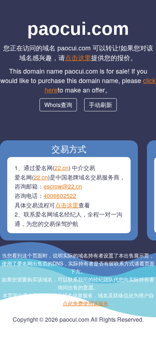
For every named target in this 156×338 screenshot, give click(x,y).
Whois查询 (58, 104)
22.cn (61, 168)
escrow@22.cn (63, 186)
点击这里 (78, 57)
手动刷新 (100, 104)
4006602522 (60, 195)
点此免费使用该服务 (85, 303)
